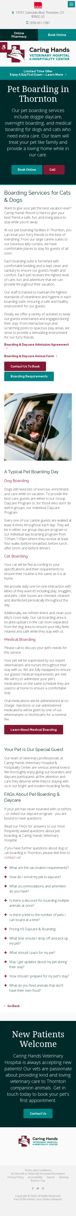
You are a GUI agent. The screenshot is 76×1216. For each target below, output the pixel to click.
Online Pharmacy (19, 35)
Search (51, 1177)
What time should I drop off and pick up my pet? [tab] (38, 941)
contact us (12, 857)
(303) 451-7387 (40, 23)
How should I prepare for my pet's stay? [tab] (39, 976)
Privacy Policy (16, 1177)
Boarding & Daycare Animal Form (29, 356)
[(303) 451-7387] (54, 169)
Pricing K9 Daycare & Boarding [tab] (32, 929)
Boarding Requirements (29, 376)
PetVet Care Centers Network (44, 1199)
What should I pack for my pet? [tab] (32, 952)
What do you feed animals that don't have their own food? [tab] (36, 988)
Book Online (57, 35)
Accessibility (35, 1177)
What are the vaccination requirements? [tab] (39, 867)
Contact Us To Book (25, 366)
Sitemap (64, 1177)
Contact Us (38, 1113)
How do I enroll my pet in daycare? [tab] (35, 877)
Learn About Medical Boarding (34, 729)
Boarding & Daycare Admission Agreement (36, 344)
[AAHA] (38, 5)
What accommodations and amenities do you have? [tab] (37, 888)
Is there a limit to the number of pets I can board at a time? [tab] (37, 917)
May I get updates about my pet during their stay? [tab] (38, 964)
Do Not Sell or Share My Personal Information (38, 1173)
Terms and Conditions (38, 1170)
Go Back (13, 1006)
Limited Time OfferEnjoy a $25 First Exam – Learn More (36, 73)
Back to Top (38, 1180)
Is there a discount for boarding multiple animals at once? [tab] (39, 903)
